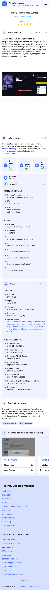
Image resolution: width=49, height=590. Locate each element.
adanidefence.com (10, 559)
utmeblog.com (8, 539)
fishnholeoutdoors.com (12, 574)
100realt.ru (7, 551)
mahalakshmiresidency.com (14, 506)
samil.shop (6, 521)
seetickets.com (8, 547)
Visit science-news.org (24, 16)
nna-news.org (10, 460)
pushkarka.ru (8, 491)
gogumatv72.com (9, 566)
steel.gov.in (7, 514)
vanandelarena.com (11, 543)
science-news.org (9, 149)
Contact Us (24, 580)
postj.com (6, 570)
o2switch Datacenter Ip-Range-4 (20, 197)
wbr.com (6, 510)
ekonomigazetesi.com (11, 562)
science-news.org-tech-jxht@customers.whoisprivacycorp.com (26, 328)
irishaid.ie (6, 498)
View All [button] (44, 138)
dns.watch (6, 495)
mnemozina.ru (8, 518)
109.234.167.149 (13, 203)
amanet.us (6, 555)
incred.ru (6, 502)
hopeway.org (8, 525)
